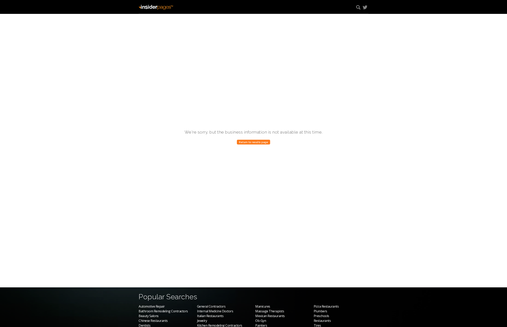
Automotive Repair (152, 306)
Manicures (262, 306)
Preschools (321, 316)
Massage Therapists (269, 311)
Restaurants (322, 320)
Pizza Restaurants (326, 306)
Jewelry (202, 320)
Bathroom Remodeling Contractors (163, 311)
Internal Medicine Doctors (215, 311)
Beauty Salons (149, 316)
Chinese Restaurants (153, 320)
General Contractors (211, 306)
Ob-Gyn (260, 320)
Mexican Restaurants (270, 316)
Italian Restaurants (210, 316)
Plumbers (320, 311)
